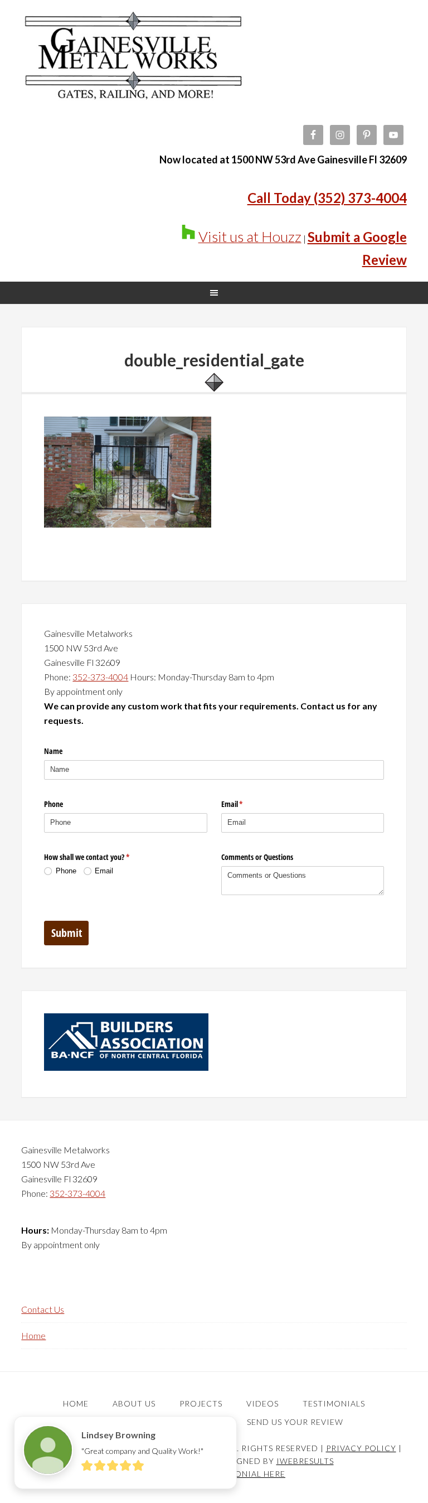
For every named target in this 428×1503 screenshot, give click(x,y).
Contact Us (42, 1309)
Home (33, 1335)
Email (245, 804)
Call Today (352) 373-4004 (327, 198)
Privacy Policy (361, 1448)
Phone (53, 804)
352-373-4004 (100, 676)
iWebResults (305, 1461)
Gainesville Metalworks (132, 67)
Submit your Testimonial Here (214, 1473)
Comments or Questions (257, 857)
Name (53, 751)
